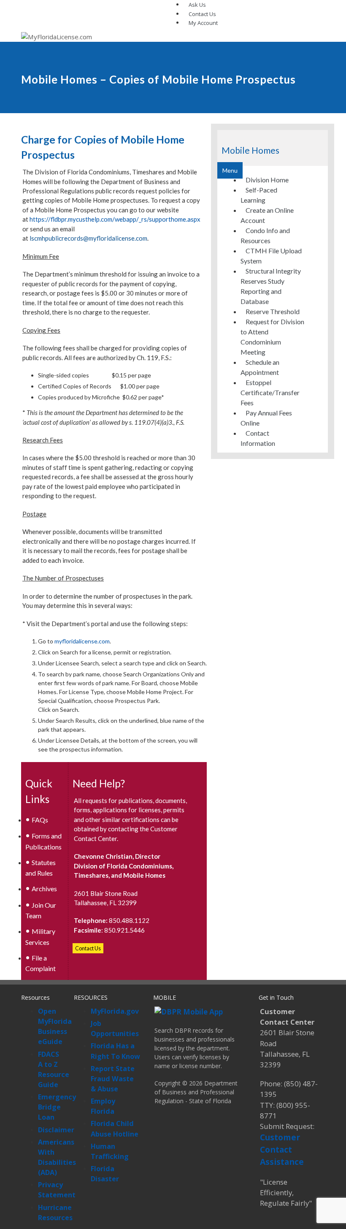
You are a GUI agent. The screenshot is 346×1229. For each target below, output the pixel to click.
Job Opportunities (115, 1028)
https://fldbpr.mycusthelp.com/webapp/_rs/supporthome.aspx (115, 219)
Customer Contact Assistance (282, 1149)
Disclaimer (56, 1129)
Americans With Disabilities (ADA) (57, 1157)
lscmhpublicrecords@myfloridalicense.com (88, 238)
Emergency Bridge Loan (57, 1107)
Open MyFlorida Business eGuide (55, 1026)
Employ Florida (103, 1106)
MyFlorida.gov (115, 1011)
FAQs (40, 820)
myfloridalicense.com (82, 641)
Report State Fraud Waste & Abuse (113, 1078)
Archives (44, 888)
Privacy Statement (57, 1189)
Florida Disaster (105, 1173)
